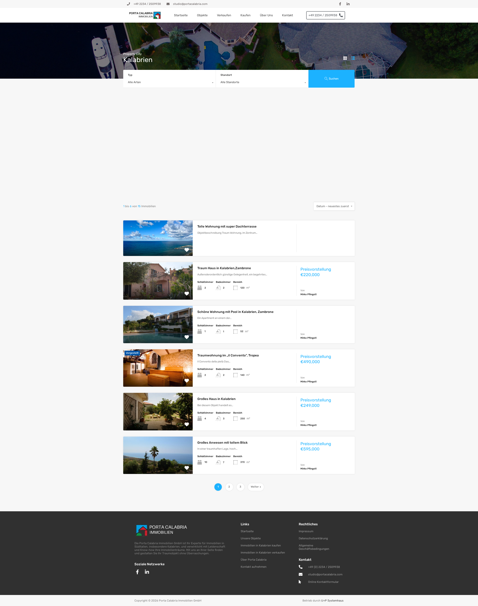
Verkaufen (224, 15)
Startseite (181, 15)
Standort (226, 75)
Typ (130, 75)
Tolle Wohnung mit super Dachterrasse (227, 226)
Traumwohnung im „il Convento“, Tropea (228, 355)
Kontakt (287, 15)
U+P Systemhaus (332, 600)
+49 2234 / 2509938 (322, 15)
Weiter (255, 486)
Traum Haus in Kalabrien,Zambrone (224, 268)
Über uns (266, 15)
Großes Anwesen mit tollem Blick (222, 442)
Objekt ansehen (158, 249)
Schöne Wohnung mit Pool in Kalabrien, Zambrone (235, 312)
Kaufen (245, 15)
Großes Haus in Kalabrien (216, 399)
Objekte (202, 15)
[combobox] (169, 83)
